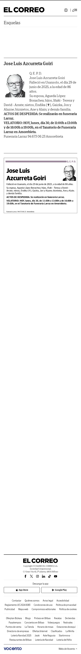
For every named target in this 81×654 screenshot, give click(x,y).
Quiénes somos (32, 600)
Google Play (61, 590)
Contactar (16, 600)
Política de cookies (68, 609)
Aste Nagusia (49, 635)
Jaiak (37, 635)
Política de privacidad (66, 605)
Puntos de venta (13, 626)
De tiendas (70, 618)
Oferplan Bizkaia (14, 618)
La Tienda (29, 626)
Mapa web (23, 609)
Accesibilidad (63, 600)
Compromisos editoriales (44, 609)
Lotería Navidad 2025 (21, 635)
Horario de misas (45, 626)
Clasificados (56, 631)
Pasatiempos (15, 622)
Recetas (58, 618)
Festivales (68, 622)
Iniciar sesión (66, 10)
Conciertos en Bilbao (34, 622)
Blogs (28, 618)
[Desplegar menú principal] (74, 10)
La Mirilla (70, 631)
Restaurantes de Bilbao (20, 639)
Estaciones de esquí (66, 626)
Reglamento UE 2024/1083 (17, 605)
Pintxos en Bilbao (42, 618)
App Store (23, 590)
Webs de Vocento (67, 648)
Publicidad (10, 609)
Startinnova (64, 635)
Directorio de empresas (18, 631)
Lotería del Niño (64, 639)
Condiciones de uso (43, 605)
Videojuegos (54, 622)
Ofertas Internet (39, 631)
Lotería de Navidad (44, 639)
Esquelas (12, 23)
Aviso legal (48, 600)
